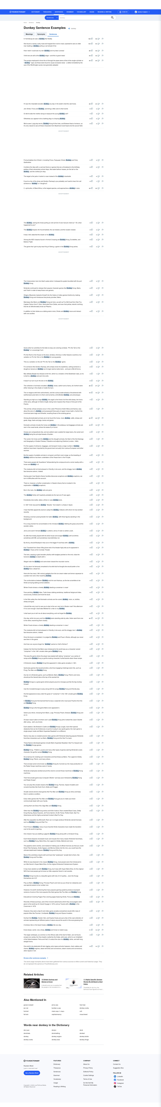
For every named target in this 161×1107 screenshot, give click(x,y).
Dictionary (56, 1064)
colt (81, 1011)
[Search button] (113, 18)
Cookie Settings (88, 1075)
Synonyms (41, 34)
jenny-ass (55, 1005)
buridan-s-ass (56, 1008)
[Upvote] (92, 39)
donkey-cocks (84, 1008)
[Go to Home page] (18, 12)
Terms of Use (87, 1079)
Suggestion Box (118, 1068)
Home (25, 22)
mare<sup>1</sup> (58, 1011)
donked (82, 1033)
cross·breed (83, 1014)
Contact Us (116, 1064)
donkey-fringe (84, 1039)
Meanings (29, 34)
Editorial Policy (88, 1072)
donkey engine (56, 1036)
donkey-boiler (84, 1036)
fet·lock (26, 1014)
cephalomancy (56, 1014)
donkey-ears (56, 1039)
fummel (26, 1011)
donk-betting (56, 1033)
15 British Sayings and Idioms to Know (49, 980)
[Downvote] (98, 39)
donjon (54, 1030)
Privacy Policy (88, 1068)
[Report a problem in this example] (102, 39)
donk (81, 1030)
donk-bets (27, 1033)
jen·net (26, 1008)
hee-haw (82, 1005)
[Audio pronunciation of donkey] (69, 28)
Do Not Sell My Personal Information (90, 1084)
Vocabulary (57, 1079)
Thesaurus (57, 1068)
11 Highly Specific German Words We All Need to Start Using (93, 981)
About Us (86, 1064)
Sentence (31, 22)
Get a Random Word (32, 1073)
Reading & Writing (59, 1086)
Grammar (56, 1075)
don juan (26, 1030)
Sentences (50, 18)
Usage (55, 1083)
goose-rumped (28, 1005)
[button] (123, 12)
